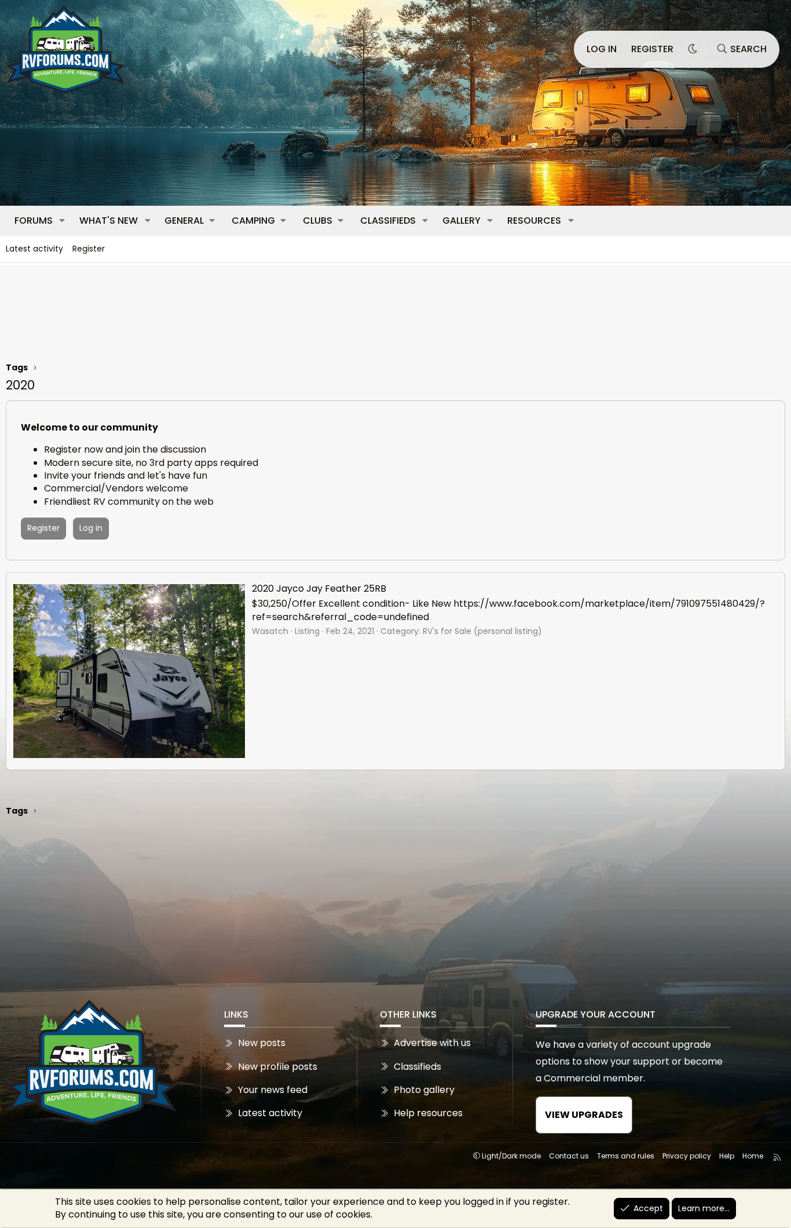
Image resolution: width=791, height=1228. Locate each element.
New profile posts (277, 1066)
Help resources (428, 1113)
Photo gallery (424, 1089)
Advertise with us (432, 1043)
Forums (33, 220)
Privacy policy (686, 1156)
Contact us (569, 1156)
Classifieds (388, 220)
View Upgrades (584, 1114)
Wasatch (270, 631)
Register (88, 248)
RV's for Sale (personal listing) (482, 631)
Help (726, 1156)
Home (752, 1156)
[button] (62, 221)
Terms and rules (625, 1156)
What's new (108, 220)
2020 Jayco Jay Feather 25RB (319, 588)
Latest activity (34, 248)
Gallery (461, 220)
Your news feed (272, 1089)
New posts (261, 1043)
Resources (534, 220)
